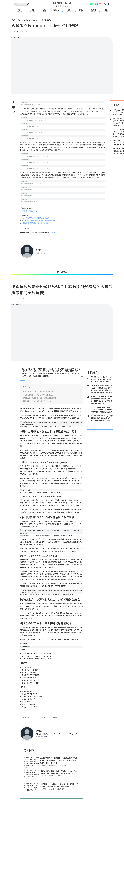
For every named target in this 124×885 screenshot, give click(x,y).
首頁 (13, 20)
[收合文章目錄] (50, 387)
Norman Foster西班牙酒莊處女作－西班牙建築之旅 (38, 220)
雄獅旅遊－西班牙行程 (29, 211)
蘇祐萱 (15, 298)
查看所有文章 (40, 253)
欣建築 (54, 232)
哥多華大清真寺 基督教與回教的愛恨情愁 (35, 218)
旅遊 (19, 20)
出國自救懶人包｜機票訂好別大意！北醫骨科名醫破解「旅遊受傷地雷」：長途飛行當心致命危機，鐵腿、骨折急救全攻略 (58, 760)
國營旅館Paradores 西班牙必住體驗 (38, 20)
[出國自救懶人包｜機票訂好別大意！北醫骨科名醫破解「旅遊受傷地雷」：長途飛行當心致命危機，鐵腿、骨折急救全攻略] (31, 762)
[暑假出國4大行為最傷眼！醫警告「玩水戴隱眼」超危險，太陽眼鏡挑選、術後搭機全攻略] (31, 788)
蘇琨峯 (15, 31)
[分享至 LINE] (13, 107)
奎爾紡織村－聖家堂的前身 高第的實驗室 (35, 223)
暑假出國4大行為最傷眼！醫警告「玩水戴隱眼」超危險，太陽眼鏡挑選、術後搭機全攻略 (59, 785)
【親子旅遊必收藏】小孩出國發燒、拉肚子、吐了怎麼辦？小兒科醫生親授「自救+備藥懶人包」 (58, 772)
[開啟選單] (108, 4)
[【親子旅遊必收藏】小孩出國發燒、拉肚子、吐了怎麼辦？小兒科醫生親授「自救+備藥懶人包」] (31, 775)
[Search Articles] (28, 4)
